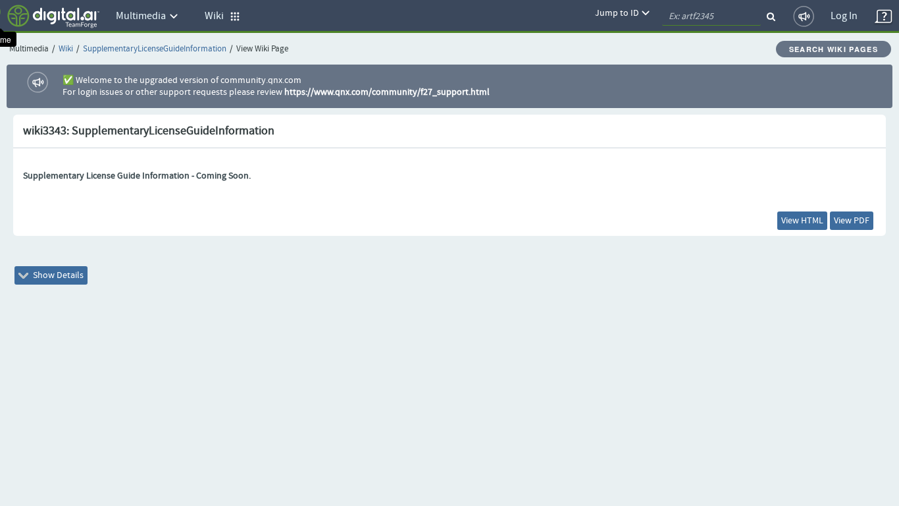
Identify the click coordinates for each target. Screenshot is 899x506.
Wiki (66, 49)
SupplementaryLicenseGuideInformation (154, 49)
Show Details (57, 275)
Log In (844, 16)
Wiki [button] (217, 16)
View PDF (851, 221)
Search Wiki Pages (833, 49)
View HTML (802, 221)
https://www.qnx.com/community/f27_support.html (387, 92)
